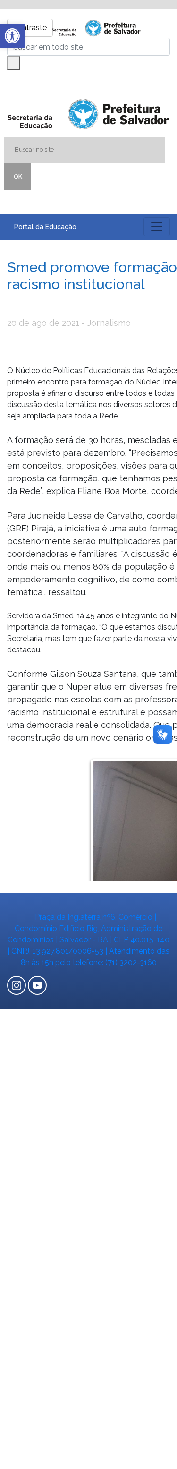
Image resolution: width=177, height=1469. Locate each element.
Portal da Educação (45, 227)
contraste (30, 27)
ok (18, 176)
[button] (12, 36)
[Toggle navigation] (156, 226)
